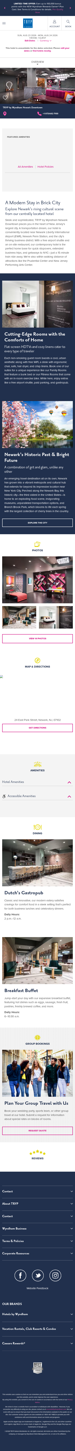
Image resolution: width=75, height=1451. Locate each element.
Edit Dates (30, 40)
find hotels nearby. (42, 51)
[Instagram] (55, 1276)
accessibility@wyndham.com (56, 1409)
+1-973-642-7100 (50, 113)
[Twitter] (38, 1276)
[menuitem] (4, 23)
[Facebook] (20, 1276)
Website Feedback (37, 1288)
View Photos (37, 638)
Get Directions (37, 727)
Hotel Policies (46, 166)
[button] (4, 8)
